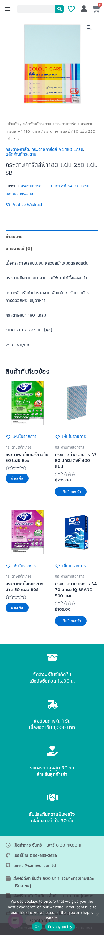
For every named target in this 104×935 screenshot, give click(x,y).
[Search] (59, 9)
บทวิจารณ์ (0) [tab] (19, 248)
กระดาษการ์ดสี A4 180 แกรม (57, 149)
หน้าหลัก (12, 123)
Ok (37, 926)
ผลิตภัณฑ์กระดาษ (37, 123)
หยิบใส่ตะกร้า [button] (70, 491)
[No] (97, 914)
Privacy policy (60, 926)
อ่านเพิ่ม (17, 478)
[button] (7, 9)
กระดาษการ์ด (66, 123)
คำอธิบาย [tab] (14, 236)
